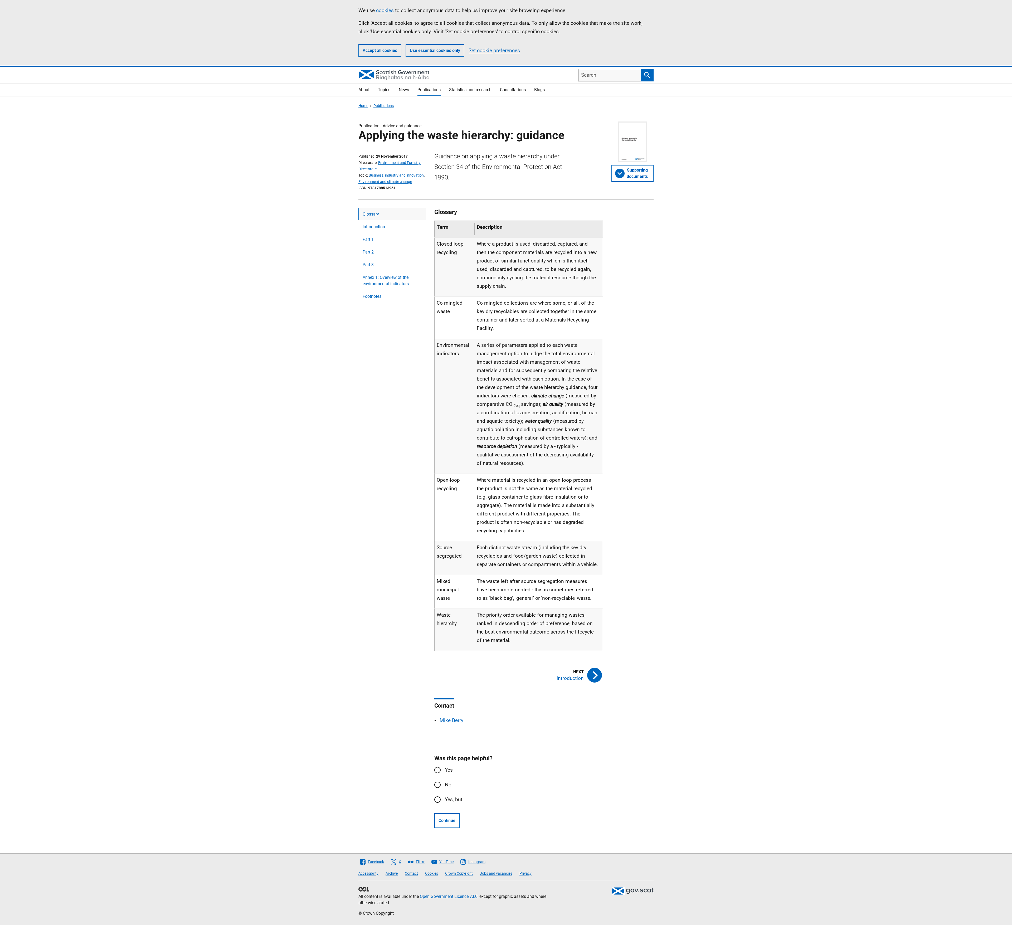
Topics (384, 89)
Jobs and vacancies (496, 873)
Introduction (374, 226)
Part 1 (368, 239)
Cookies (431, 873)
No (448, 785)
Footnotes (372, 296)
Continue (447, 820)
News (404, 89)
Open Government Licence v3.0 (449, 896)
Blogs (539, 89)
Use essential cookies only (435, 50)
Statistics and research (470, 89)
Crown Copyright (459, 873)
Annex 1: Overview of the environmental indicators (386, 280)
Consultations (513, 89)
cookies (385, 10)
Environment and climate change (385, 181)
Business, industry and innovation (396, 175)
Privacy (525, 873)
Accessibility (368, 873)
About (363, 89)
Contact (411, 873)
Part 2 (368, 252)
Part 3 (368, 264)
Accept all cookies (380, 50)
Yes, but (453, 799)
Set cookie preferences (494, 50)
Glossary (371, 214)
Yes (449, 770)
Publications (429, 89)
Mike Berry (451, 720)
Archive (392, 873)
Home (363, 106)
